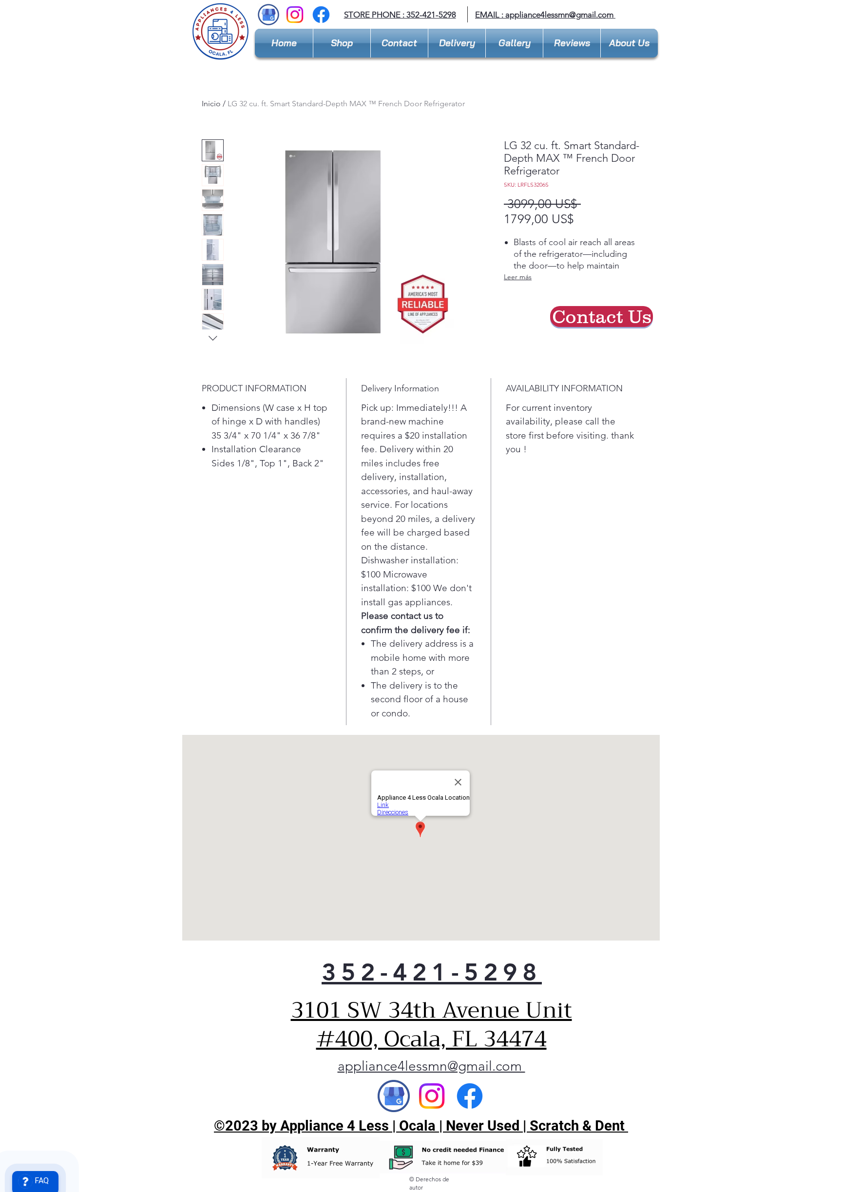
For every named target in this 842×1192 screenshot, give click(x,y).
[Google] (394, 1096)
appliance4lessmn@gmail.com (431, 1066)
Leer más (518, 276)
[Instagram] (295, 14)
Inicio (211, 103)
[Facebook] (321, 14)
